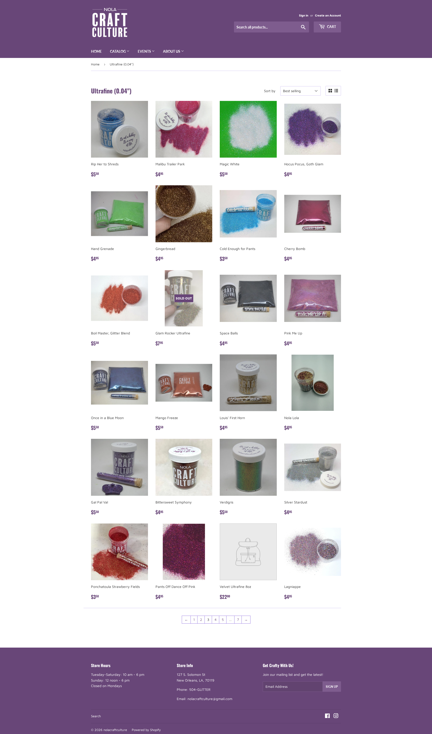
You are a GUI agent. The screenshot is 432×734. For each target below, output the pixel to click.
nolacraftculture (115, 730)
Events (145, 51)
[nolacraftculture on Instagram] (336, 716)
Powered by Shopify (146, 730)
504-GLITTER (199, 689)
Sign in (303, 15)
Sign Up (332, 687)
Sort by (270, 91)
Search (96, 716)
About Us (172, 51)
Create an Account (328, 15)
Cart (331, 26)
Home (96, 51)
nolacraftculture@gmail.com (210, 699)
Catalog (118, 51)
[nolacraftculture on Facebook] (327, 716)
